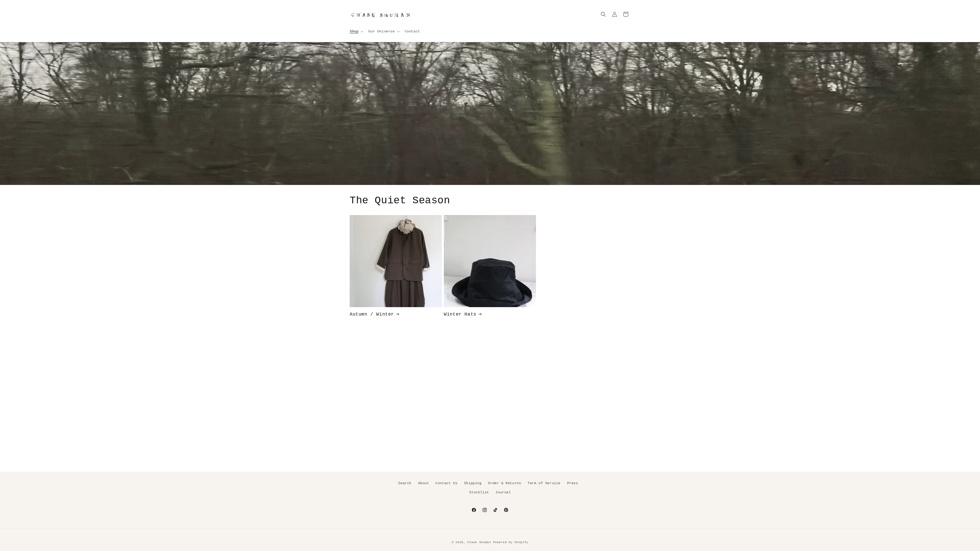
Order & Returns (504, 483)
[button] (356, 31)
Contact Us (446, 483)
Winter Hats (460, 314)
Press (572, 483)
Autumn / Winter (372, 314)
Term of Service (544, 483)
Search (404, 483)
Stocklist (479, 492)
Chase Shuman (479, 542)
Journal (503, 492)
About (423, 483)
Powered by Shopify (511, 542)
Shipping (473, 483)
